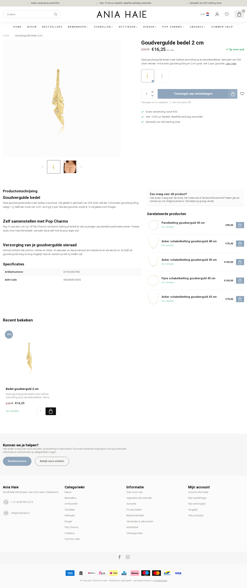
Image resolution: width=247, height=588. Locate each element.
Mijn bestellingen (197, 497)
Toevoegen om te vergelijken (154, 102)
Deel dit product (180, 102)
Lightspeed (126, 580)
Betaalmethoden (135, 515)
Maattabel (132, 527)
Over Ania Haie (134, 492)
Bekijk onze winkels (52, 461)
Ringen (149, 27)
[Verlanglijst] (227, 14)
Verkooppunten (134, 533)
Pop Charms (172, 27)
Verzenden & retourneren (139, 521)
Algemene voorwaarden (139, 497)
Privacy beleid (134, 509)
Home (17, 27)
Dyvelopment (160, 580)
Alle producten (196, 515)
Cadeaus (197, 27)
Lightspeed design (142, 580)
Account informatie (198, 492)
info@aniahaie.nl (20, 512)
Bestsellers (52, 27)
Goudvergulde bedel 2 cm (28, 35)
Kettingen (127, 27)
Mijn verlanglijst (197, 503)
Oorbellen (102, 27)
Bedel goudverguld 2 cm (22, 388)
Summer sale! (222, 27)
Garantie (131, 503)
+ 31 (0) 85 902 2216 (22, 502)
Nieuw (32, 27)
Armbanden (77, 27)
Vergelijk (193, 509)
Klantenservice (17, 461)
